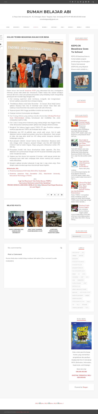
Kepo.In (35, 27)
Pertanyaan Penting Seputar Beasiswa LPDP (84, 122)
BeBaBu (44, 27)
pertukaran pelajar (78, 301)
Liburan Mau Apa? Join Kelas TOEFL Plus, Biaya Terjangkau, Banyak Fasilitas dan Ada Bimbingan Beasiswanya (81, 188)
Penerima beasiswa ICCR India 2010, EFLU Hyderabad (28, 171)
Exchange (75, 277)
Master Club (76, 286)
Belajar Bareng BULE (78, 271)
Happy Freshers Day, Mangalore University (16, 231)
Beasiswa (16, 27)
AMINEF (74, 255)
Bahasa (81, 255)
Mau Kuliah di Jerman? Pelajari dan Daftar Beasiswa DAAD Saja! (84, 143)
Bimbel (79, 27)
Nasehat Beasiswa (77, 295)
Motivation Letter (85, 292)
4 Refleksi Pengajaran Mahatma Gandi (53, 231)
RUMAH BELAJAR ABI (49, 11)
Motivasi (74, 292)
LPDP (84, 283)
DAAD (83, 274)
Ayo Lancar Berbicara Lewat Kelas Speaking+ (35, 183)
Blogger (85, 387)
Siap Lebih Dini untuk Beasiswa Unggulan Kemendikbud (84, 163)
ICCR (82, 277)
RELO (78, 304)
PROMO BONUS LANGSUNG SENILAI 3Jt (22, 185)
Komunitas (80, 280)
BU (79, 274)
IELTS (87, 277)
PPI (73, 304)
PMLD (88, 301)
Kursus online (76, 283)
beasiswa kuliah (77, 264)
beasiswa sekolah (77, 268)
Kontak (88, 27)
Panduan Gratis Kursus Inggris (84, 206)
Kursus (70, 27)
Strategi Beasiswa (77, 307)
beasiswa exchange (78, 261)
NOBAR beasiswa (77, 298)
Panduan (26, 27)
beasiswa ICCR (30, 90)
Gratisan (53, 27)
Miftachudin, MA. (13, 168)
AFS (83, 252)
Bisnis (74, 274)
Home (5, 1)
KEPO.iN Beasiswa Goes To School (79, 48)
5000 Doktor (75, 252)
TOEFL (87, 307)
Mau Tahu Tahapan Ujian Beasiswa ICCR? (35, 230)
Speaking (84, 304)
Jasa (62, 27)
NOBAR (87, 295)
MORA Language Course (79, 289)
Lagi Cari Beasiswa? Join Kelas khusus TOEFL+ (35, 181)
